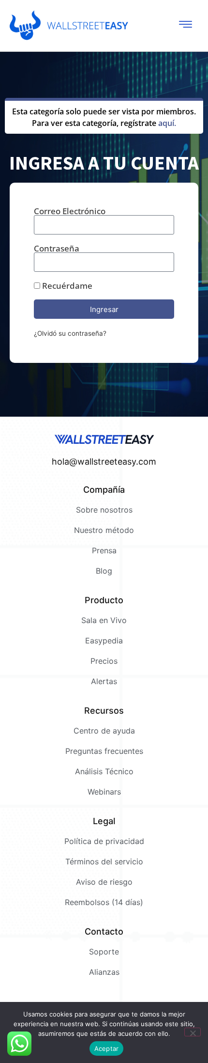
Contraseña (56, 248)
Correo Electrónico (69, 211)
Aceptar (106, 1048)
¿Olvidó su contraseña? (70, 333)
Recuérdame (66, 285)
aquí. (167, 123)
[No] (192, 1032)
